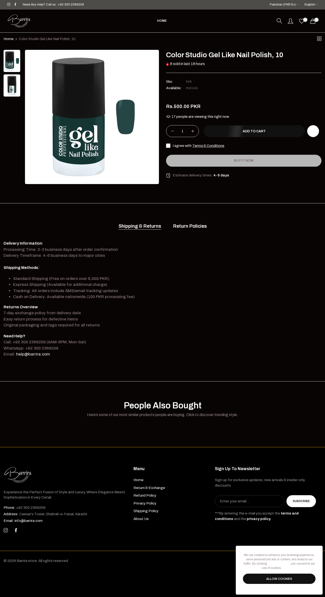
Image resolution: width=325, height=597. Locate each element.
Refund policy (144, 495)
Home (9, 39)
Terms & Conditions (208, 146)
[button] (313, 131)
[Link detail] (8, 4)
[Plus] (192, 131)
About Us (141, 519)
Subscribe (301, 501)
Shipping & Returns (139, 226)
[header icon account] (290, 21)
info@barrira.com (23, 521)
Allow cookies (279, 579)
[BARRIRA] (19, 21)
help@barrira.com (33, 354)
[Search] (279, 21)
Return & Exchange (149, 488)
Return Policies (190, 226)
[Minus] (172, 131)
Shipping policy (145, 511)
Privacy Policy (144, 503)
